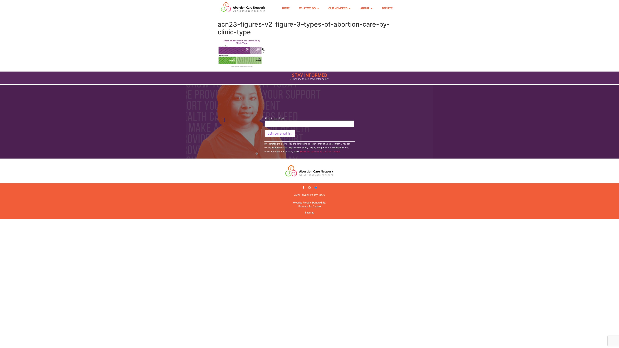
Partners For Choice (309, 206)
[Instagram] (309, 187)
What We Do (307, 8)
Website (297, 202)
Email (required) (276, 118)
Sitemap (309, 212)
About (364, 8)
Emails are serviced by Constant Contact (320, 151)
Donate (387, 8)
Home (286, 8)
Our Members (337, 8)
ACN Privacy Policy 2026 (309, 194)
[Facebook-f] (303, 187)
